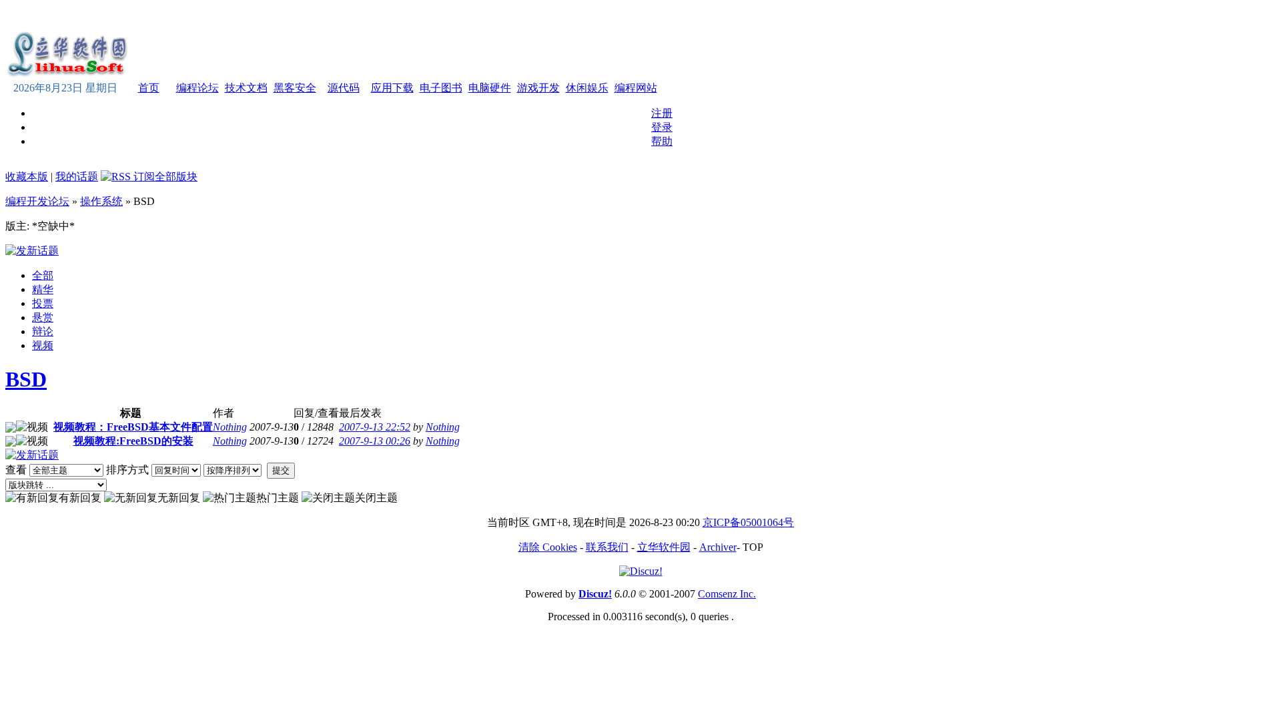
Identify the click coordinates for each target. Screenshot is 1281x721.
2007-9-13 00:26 (374, 441)
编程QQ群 (643, 15)
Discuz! (595, 593)
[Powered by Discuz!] (641, 571)
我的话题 (76, 176)
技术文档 (246, 87)
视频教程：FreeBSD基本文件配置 (133, 427)
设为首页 (549, 15)
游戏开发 (538, 87)
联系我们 (607, 547)
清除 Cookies (547, 547)
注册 (662, 113)
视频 (42, 345)
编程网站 (635, 87)
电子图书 (441, 87)
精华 (42, 289)
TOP (753, 547)
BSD (26, 379)
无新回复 (178, 497)
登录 (662, 127)
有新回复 (80, 497)
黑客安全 (295, 87)
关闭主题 (376, 497)
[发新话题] (32, 250)
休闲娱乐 (587, 87)
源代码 (344, 87)
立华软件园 (664, 547)
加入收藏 (504, 15)
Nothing (230, 427)
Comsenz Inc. (727, 593)
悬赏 (42, 317)
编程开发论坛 (37, 201)
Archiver (718, 547)
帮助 (662, 141)
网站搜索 (595, 15)
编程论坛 (197, 87)
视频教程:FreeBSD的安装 (133, 441)
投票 (42, 303)
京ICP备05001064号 (748, 522)
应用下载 (392, 87)
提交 (281, 470)
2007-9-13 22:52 (374, 427)
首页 (148, 87)
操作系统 (101, 201)
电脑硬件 (489, 87)
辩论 (42, 331)
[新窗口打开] (10, 429)
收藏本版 (26, 176)
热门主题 (277, 497)
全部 (42, 275)
